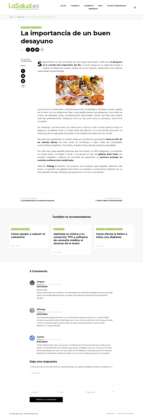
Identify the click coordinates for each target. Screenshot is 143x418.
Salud (63, 6)
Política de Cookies (125, 413)
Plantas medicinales (116, 6)
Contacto (110, 413)
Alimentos (89, 6)
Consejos (75, 6)
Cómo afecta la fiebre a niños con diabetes (111, 235)
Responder (42, 287)
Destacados (36, 27)
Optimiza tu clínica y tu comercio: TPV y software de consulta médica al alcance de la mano (70, 238)
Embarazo (93, 9)
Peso (100, 6)
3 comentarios (27, 61)
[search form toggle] (135, 7)
